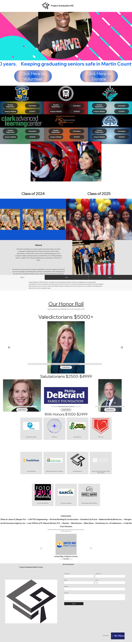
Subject (66, 586)
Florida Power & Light (31, 437)
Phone (96, 580)
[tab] (22, 277)
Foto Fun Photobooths (42, 503)
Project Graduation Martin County (31, 567)
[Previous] (9, 347)
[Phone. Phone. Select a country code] (97, 583)
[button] (99, 179)
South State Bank (31, 471)
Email (65, 580)
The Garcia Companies (66, 503)
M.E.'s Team (100, 437)
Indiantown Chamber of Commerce (54, 471)
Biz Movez (54, 437)
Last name (98, 573)
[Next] (121, 347)
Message (66, 592)
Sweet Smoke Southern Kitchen (89, 503)
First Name (67, 573)
